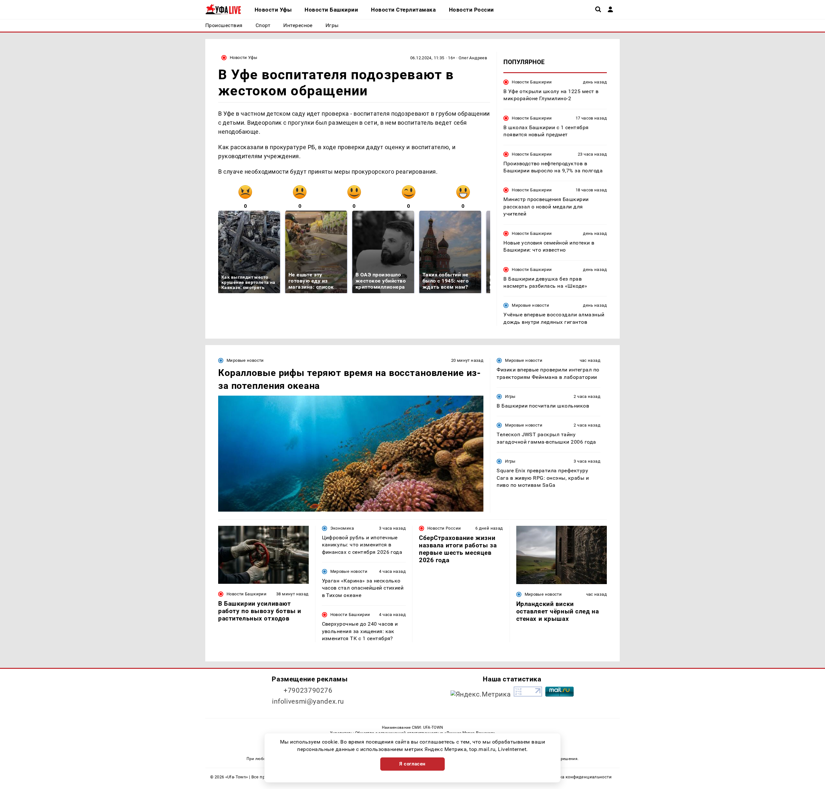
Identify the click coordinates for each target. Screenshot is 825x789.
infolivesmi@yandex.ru (308, 701)
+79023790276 (308, 690)
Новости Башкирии (532, 82)
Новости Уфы (243, 57)
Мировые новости (530, 305)
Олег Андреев (473, 57)
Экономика (342, 528)
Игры (510, 396)
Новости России (444, 528)
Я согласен (412, 764)
